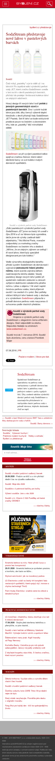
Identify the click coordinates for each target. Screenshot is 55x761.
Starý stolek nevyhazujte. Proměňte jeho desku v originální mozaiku (25, 699)
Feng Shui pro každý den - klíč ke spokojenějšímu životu (26, 707)
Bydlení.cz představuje (12, 438)
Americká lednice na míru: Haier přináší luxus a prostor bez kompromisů (25, 564)
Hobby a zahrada (35, 435)
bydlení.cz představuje (40, 27)
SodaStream (12, 153)
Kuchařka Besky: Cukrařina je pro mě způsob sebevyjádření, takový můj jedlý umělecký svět (25, 646)
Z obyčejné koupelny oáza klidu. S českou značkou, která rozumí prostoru (27, 654)
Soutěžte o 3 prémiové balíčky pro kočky (22, 488)
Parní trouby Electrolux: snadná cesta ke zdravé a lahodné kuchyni (26, 592)
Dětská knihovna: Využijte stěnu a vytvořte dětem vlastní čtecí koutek (26, 680)
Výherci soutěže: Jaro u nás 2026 (19, 493)
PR (19, 350)
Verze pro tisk (42, 356)
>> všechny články (42, 505)
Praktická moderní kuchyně (14, 435)
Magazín (10, 671)
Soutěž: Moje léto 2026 (15, 484)
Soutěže (6, 433)
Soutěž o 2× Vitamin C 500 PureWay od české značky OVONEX (25, 499)
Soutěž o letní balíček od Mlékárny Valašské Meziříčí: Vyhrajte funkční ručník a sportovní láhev (26, 631)
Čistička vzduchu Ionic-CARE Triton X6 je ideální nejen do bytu (26, 692)
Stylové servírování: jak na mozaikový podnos (25, 576)
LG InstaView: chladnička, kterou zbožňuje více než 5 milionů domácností (27, 618)
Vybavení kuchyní (20, 433)
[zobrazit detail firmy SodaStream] (9, 390)
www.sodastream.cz (16, 328)
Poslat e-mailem (26, 356)
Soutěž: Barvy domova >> (41, 423)
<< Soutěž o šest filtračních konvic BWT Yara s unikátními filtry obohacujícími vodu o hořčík (27, 419)
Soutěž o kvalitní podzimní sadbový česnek (23, 473)
